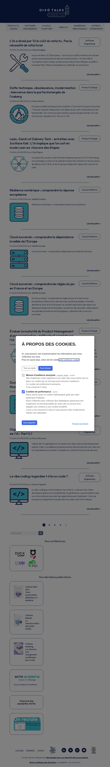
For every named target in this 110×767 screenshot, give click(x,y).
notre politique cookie (69, 360)
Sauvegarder (29, 422)
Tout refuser (45, 368)
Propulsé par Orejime (80, 424)
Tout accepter (29, 368)
